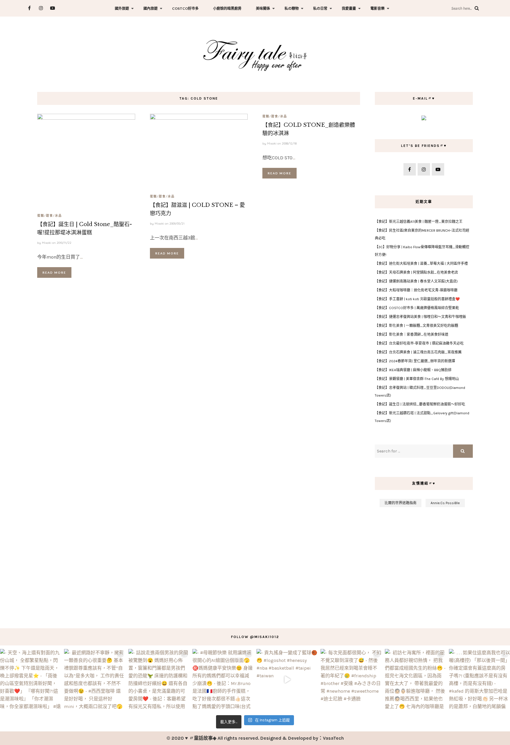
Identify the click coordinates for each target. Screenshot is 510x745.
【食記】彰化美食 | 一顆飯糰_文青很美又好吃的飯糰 (416, 326)
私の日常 (320, 8)
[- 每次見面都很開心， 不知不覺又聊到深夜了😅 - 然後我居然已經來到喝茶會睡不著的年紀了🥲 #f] (351, 679)
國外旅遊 (122, 8)
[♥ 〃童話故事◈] (255, 54)
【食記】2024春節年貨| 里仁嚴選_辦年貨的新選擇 (415, 361)
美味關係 (263, 8)
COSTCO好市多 (185, 8)
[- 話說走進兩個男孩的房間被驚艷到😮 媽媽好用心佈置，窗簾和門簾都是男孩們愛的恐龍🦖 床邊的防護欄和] (158, 679)
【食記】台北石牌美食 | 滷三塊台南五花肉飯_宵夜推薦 (418, 352)
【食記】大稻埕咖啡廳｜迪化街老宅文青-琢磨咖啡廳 (416, 290)
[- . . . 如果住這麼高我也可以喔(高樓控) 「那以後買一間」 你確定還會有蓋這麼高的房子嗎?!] (479, 679)
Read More (54, 272)
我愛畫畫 (349, 8)
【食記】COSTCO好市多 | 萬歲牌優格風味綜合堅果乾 (417, 308)
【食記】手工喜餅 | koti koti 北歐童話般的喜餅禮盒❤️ (417, 299)
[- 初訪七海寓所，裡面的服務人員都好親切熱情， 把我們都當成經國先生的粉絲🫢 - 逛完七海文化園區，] (415, 679)
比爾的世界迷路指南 (400, 503)
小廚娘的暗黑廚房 (227, 8)
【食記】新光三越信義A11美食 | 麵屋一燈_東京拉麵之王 (418, 222)
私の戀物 (292, 8)
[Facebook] (29, 8)
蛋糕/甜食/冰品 (49, 215)
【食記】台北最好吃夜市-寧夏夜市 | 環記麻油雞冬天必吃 (419, 343)
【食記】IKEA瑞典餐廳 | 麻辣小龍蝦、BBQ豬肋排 (413, 370)
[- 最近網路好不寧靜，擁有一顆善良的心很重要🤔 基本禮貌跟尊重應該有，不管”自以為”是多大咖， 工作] (94, 679)
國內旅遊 (150, 8)
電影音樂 (377, 8)
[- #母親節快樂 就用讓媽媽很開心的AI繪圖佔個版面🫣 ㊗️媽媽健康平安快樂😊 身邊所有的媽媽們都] (223, 679)
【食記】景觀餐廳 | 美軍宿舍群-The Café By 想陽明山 (417, 379)
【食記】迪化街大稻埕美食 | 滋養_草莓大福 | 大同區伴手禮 (421, 264)
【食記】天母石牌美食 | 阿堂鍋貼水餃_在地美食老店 (416, 272)
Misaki (46, 243)
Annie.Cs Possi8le (445, 503)
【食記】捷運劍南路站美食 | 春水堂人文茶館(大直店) (416, 281)
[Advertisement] (424, 565)
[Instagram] (41, 8)
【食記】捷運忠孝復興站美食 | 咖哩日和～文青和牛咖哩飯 (420, 317)
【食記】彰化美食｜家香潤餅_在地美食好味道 (411, 334)
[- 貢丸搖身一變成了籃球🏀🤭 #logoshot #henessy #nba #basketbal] (287, 679)
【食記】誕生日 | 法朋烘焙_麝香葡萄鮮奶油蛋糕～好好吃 (420, 404)
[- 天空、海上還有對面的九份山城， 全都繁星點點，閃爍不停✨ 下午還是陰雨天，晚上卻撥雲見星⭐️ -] (30, 679)
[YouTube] (52, 8)
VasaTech (333, 738)
